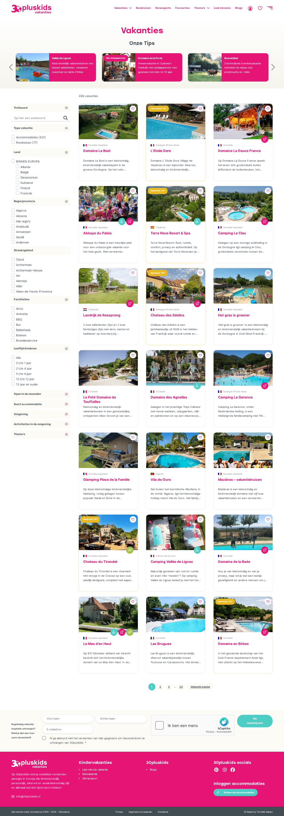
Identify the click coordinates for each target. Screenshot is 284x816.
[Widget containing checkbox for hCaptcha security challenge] (193, 725)
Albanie (25, 167)
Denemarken (29, 177)
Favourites (182, 7)
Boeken (21, 335)
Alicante (21, 216)
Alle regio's (23, 221)
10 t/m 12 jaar (25, 379)
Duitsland (27, 182)
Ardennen (22, 242)
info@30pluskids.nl (28, 796)
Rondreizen (143, 7)
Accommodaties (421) (31, 137)
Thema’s (199, 7)
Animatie (22, 314)
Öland (20, 259)
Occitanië (227, 145)
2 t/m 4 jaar (24, 368)
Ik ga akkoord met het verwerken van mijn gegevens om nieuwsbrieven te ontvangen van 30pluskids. (97, 740)
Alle (18, 357)
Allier (19, 286)
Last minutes (222, 7)
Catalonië (160, 227)
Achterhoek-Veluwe (29, 270)
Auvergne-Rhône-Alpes (167, 145)
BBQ (19, 319)
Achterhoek (24, 264)
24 (181, 686)
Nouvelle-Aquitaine (97, 145)
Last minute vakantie (95, 769)
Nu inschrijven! (255, 721)
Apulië (20, 237)
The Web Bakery (265, 812)
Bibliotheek (23, 330)
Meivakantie (89, 774)
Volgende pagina (200, 686)
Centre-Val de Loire (165, 556)
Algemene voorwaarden (140, 812)
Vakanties (120, 7)
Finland (25, 188)
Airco (19, 308)
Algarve (21, 210)
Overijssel (93, 309)
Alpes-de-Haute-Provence (34, 291)
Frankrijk (26, 193)
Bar (18, 324)
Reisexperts (163, 7)
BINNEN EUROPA (28, 161)
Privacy (119, 812)
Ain (18, 275)
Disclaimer (163, 812)
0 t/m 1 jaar (23, 363)
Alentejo (21, 281)
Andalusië (22, 226)
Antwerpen (23, 231)
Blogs (238, 7)
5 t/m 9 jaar (24, 373)
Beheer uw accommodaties (239, 792)
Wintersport (89, 778)
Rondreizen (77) (27, 142)
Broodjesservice (26, 340)
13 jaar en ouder (27, 384)
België (25, 172)
